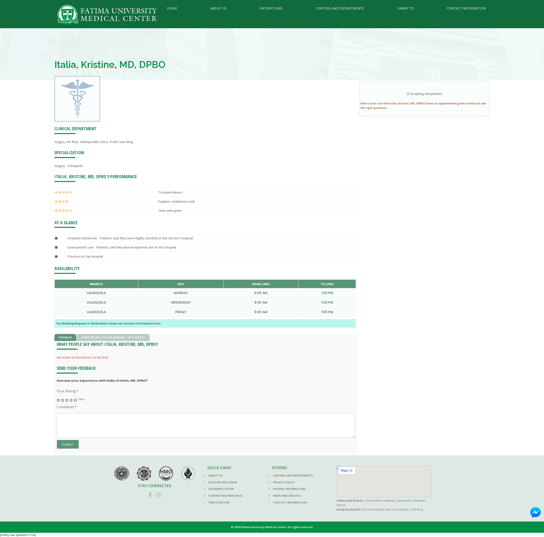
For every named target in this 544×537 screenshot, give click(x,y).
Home (172, 8)
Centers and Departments (340, 8)
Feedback (65, 337)
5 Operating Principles (225, 496)
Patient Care (271, 8)
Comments (67, 407)
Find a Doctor (219, 502)
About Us (218, 8)
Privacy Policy (284, 482)
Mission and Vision (222, 482)
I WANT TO (405, 8)
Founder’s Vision (221, 489)
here (157, 323)
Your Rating (67, 391)
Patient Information (289, 489)
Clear (81, 399)
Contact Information (466, 8)
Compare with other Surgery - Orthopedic (113, 337)
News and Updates (287, 496)
